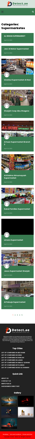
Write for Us (6, 384)
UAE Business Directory (10, 386)
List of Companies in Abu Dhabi (13, 353)
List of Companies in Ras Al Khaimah (15, 368)
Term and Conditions (15, 434)
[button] (33, 12)
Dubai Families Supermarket (17, 209)
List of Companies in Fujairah (12, 365)
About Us (5, 378)
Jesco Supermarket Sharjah (17, 271)
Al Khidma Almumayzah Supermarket (15, 176)
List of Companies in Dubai (11, 355)
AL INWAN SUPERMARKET (14, 36)
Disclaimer (6, 434)
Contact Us (6, 381)
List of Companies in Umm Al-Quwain (15, 363)
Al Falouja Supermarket (14, 302)
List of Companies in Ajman (12, 360)
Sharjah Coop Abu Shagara (16, 111)
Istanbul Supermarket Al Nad (17, 80)
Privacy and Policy (27, 434)
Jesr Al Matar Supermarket (16, 49)
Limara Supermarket (13, 240)
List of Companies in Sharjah (12, 358)
